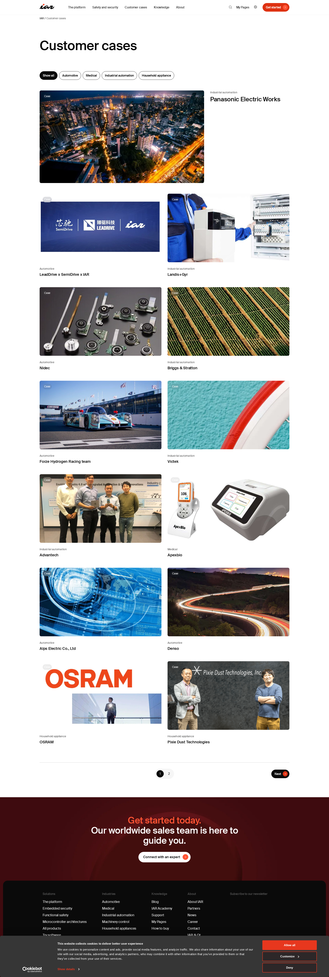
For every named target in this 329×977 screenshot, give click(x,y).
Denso (173, 648)
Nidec (45, 367)
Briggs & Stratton (182, 367)
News (192, 915)
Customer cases (136, 7)
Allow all (289, 945)
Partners (194, 908)
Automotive (70, 76)
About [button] (180, 7)
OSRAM (47, 742)
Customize (287, 956)
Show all (48, 76)
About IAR (195, 901)
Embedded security (57, 908)
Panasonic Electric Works (245, 99)
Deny (289, 967)
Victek (173, 461)
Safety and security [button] (105, 7)
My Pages (242, 7)
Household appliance (156, 76)
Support (158, 915)
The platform (52, 901)
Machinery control (115, 921)
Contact (194, 928)
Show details (66, 969)
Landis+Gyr (178, 274)
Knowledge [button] (161, 7)
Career (193, 921)
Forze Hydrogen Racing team (65, 461)
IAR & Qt (194, 935)
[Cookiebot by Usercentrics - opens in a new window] (32, 969)
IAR (42, 18)
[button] (230, 7)
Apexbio (175, 554)
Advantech (49, 554)
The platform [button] (76, 7)
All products (52, 928)
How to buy (160, 928)
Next (278, 774)
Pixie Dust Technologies (189, 742)
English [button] (255, 7)
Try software (52, 935)
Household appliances (119, 928)
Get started (273, 7)
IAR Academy (162, 908)
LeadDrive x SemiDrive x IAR (64, 274)
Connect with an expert (161, 857)
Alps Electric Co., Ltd (58, 648)
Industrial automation (119, 76)
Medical (91, 76)
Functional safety (55, 915)
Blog (155, 901)
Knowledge (159, 894)
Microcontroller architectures (65, 921)
